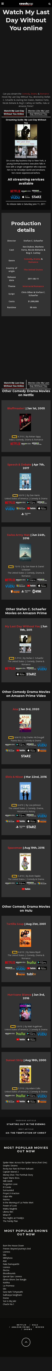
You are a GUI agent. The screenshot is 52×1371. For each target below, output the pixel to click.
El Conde (7, 1187)
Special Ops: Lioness (12, 1276)
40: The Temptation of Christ (26, 1133)
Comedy (26, 93)
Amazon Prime (21, 1327)
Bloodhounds (9, 1273)
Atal (4, 1261)
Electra (6, 1270)
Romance (44, 93)
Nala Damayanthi (11, 1264)
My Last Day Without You (22, 626)
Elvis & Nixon (14, 777)
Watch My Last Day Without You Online (14, 112)
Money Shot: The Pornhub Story (18, 1174)
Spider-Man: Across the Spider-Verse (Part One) (25, 1162)
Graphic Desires (10, 1165)
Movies (40, 1327)
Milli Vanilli (7, 1181)
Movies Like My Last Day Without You (38, 112)
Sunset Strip (14, 1060)
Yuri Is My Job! (9, 1301)
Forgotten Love (10, 1184)
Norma (6, 1199)
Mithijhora (7, 1257)
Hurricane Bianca (19, 994)
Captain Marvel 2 (11, 1171)
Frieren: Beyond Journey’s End (17, 1248)
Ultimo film (8, 1211)
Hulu (35, 1325)
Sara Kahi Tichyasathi (13, 1291)
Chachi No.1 (8, 1304)
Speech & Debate (19, 464)
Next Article (26, 1129)
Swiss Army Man (18, 535)
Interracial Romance (33, 286)
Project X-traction (11, 1193)
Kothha (6, 1282)
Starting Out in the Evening (26, 1124)
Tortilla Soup (15, 924)
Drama (34, 93)
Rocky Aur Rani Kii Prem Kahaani (18, 1168)
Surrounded (8, 1190)
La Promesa (8, 1285)
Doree (6, 1298)
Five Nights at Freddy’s (13, 1218)
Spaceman (15, 847)
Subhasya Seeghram (12, 1294)
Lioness (6, 1251)
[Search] (50, 3)
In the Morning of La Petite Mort (18, 1202)
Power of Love (10, 1205)
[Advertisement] (26, 62)
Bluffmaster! (16, 408)
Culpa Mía (7, 1196)
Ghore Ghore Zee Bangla (14, 1279)
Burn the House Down (13, 1245)
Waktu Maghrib (10, 1208)
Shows (28, 1329)
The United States (33, 269)
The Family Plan (10, 1221)
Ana (15, 709)
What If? (7, 1214)
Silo (4, 1254)
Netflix (21, 1325)
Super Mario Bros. (11, 1177)
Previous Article (26, 1121)
